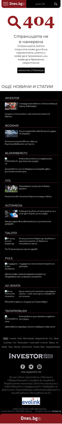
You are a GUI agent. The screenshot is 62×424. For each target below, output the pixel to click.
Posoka (36, 347)
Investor (12, 98)
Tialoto (11, 233)
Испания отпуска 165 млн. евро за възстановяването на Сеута (21, 142)
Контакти (33, 377)
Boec (43, 347)
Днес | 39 (40, 4)
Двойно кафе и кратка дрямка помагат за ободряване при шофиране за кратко (25, 275)
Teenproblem (16, 311)
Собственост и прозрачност (22, 386)
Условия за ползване (42, 380)
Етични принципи (45, 383)
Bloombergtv (16, 153)
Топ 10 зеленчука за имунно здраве (21, 249)
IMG (5, 338)
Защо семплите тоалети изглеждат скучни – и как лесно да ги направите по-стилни (37, 293)
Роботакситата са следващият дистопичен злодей (35, 159)
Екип (21, 377)
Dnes (20, 338)
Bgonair (12, 125)
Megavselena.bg (53, 347)
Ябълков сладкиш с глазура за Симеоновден (26, 302)
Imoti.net (44, 343)
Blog (10, 347)
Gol (8, 180)
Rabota (52, 343)
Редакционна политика (18, 383)
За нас (13, 377)
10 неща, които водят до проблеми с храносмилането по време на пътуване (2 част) (37, 241)
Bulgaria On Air (42, 338)
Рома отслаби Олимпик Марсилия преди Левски (28, 196)
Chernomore (27, 347)
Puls (8, 258)
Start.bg (17, 347)
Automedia (13, 205)
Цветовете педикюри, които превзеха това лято (30, 327)
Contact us (56, 411)
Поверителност (17, 380)
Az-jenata (12, 285)
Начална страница (31, 70)
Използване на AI (40, 392)
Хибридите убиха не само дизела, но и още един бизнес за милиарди (37, 212)
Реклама (46, 377)
